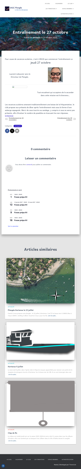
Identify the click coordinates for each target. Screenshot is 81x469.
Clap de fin (12, 432)
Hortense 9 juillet (15, 366)
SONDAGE (9, 115)
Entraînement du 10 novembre (16, 119)
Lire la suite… (52, 316)
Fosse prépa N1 (20, 197)
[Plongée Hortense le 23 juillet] (40, 280)
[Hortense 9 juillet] (40, 341)
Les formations (51, 9)
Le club (70, 3)
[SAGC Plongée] (16, 9)
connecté (29, 164)
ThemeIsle (72, 464)
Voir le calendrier (13, 226)
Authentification (67, 14)
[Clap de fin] (40, 403)
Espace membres (67, 9)
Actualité (18, 126)
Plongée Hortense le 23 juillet (20, 310)
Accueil (47, 3)
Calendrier (58, 3)
